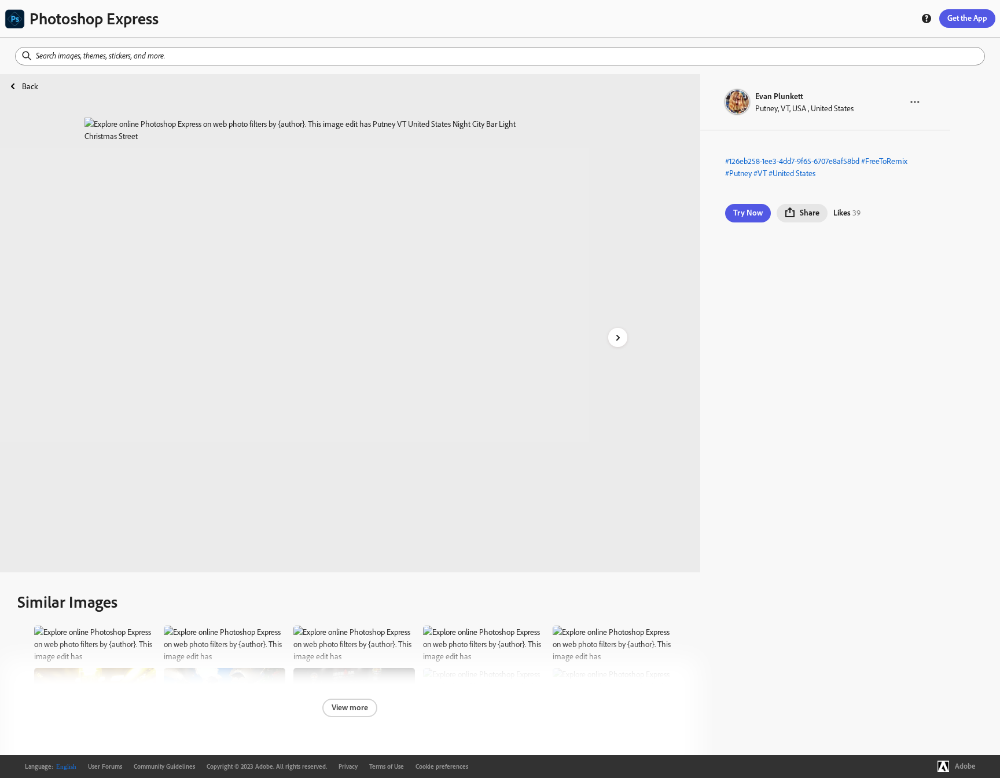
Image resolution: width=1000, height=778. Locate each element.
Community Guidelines (164, 766)
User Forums (105, 766)
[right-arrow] (617, 337)
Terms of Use (386, 766)
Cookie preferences (442, 766)
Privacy (348, 766)
